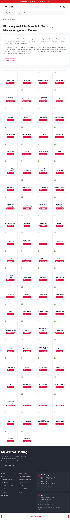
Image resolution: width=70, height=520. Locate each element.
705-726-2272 (43, 501)
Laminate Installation (25, 479)
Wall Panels (4, 483)
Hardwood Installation (25, 476)
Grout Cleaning (23, 486)
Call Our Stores (36, 516)
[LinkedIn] (13, 465)
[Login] (60, 6)
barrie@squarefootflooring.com (48, 504)
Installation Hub (5, 489)
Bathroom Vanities (6, 479)
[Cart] (64, 6)
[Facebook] (2, 465)
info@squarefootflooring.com (47, 483)
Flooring (3, 473)
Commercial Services (25, 489)
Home (5, 19)
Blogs (20, 492)
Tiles (2, 476)
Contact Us (4, 495)
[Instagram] (6, 465)
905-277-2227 (43, 481)
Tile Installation (23, 473)
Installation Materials (7, 486)
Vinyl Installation (23, 483)
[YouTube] (9, 465)
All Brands (4, 492)
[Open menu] (6, 6)
